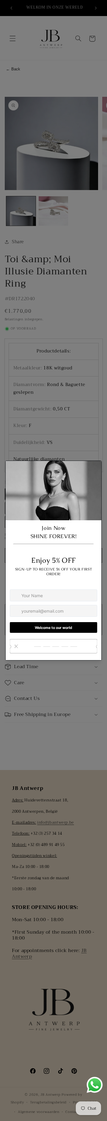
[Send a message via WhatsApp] (94, 1085)
